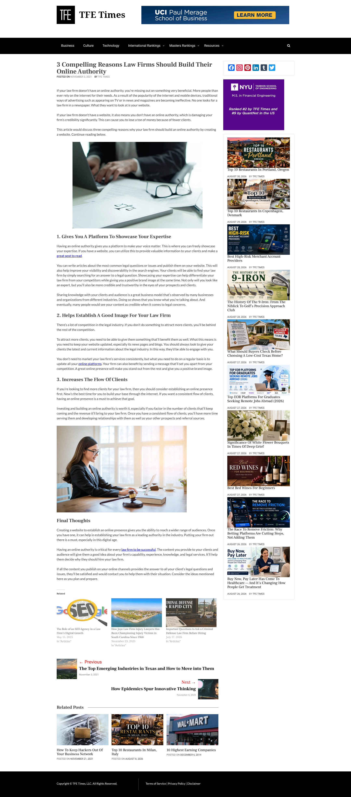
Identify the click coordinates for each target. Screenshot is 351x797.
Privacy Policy (177, 783)
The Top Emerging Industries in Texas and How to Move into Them (146, 669)
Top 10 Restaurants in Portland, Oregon (258, 170)
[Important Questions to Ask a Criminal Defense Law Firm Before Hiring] (191, 612)
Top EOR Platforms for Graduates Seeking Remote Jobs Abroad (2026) (255, 399)
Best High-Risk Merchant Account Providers (253, 259)
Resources (211, 46)
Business (67, 46)
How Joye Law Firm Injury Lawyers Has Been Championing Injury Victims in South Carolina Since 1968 (135, 633)
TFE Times (104, 76)
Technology (111, 46)
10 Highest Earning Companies (191, 750)
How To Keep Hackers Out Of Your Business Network (80, 752)
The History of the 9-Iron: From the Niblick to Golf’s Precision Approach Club (256, 306)
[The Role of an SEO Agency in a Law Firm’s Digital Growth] (82, 612)
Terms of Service (156, 783)
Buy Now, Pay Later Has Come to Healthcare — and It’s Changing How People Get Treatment (256, 583)
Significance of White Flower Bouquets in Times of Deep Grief (258, 445)
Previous (90, 662)
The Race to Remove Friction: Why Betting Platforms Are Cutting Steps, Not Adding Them (255, 534)
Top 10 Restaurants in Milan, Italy (134, 752)
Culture (88, 46)
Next (189, 682)
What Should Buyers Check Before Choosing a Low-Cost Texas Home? (255, 354)
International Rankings (144, 46)
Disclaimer (193, 783)
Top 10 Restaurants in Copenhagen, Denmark (255, 213)
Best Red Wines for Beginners (251, 488)
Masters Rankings (182, 46)
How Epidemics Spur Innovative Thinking (153, 689)
